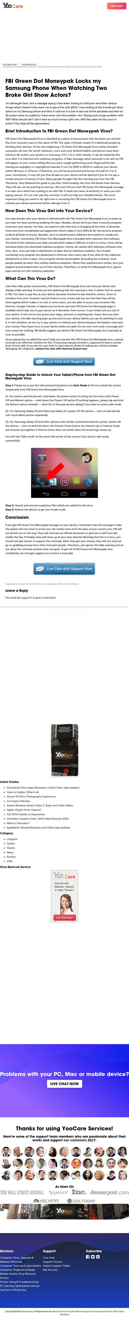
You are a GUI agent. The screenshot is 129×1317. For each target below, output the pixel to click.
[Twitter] (93, 1256)
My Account (50, 1269)
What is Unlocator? (18, 823)
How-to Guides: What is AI (23, 792)
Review (11, 856)
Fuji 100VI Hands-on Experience (26, 814)
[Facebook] (88, 1256)
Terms (121, 1311)
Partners (79, 1311)
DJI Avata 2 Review (18, 801)
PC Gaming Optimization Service (20, 1285)
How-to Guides (68, 1311)
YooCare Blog (29, 64)
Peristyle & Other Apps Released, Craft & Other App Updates (43, 787)
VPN (9, 861)
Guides (11, 843)
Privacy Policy (112, 1311)
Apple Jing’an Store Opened (24, 809)
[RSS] (98, 1256)
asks (65, 166)
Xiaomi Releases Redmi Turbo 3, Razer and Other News (40, 805)
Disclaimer (64, 1314)
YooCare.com (10, 64)
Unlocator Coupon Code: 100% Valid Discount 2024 (38, 818)
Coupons (12, 839)
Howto (11, 847)
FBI (62, 146)
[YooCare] (13, 7)
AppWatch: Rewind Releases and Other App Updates (38, 827)
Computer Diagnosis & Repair (17, 1269)
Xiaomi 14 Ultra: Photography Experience (31, 796)
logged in (26, 597)
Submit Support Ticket (56, 1265)
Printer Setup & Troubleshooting (19, 1281)
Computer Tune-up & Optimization (20, 1265)
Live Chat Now (64, 1083)
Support (102, 1311)
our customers (75, 1140)
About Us (57, 1311)
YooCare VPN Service (13, 1289)
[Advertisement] (64, 34)
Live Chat (117, 6)
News (10, 852)
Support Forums (52, 1261)
